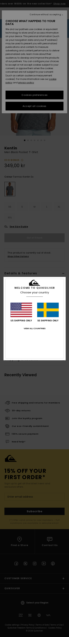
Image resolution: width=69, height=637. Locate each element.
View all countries (34, 328)
